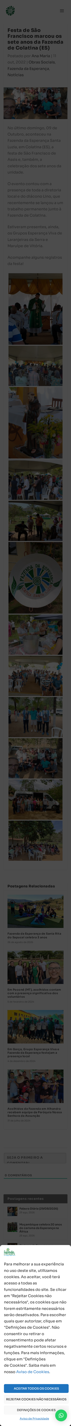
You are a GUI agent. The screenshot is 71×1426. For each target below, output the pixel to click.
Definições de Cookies (36, 1410)
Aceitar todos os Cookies (36, 1388)
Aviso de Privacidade (34, 1418)
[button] (61, 1415)
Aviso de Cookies (32, 1372)
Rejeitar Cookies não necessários (36, 1399)
